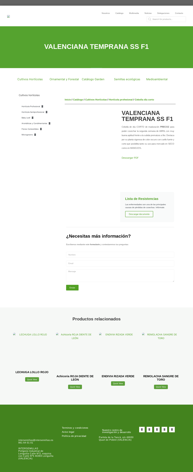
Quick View (32, 379)
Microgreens (27, 135)
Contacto (179, 13)
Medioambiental (157, 79)
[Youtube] (164, 429)
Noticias (148, 13)
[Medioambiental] (149, 73)
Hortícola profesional (121, 99)
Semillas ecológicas (127, 79)
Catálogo (119, 13)
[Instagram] (157, 429)
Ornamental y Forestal (64, 79)
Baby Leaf (26, 118)
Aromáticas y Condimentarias (34, 123)
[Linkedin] (172, 429)
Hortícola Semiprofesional (33, 112)
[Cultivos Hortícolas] (20, 73)
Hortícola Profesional (31, 106)
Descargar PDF (130, 157)
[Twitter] (149, 429)
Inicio (68, 99)
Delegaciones (163, 13)
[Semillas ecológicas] (117, 73)
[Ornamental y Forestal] (53, 73)
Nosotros (106, 13)
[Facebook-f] (142, 429)
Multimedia (134, 13)
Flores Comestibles (30, 129)
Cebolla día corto (144, 99)
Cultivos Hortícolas (30, 79)
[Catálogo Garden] (85, 73)
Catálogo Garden (93, 79)
